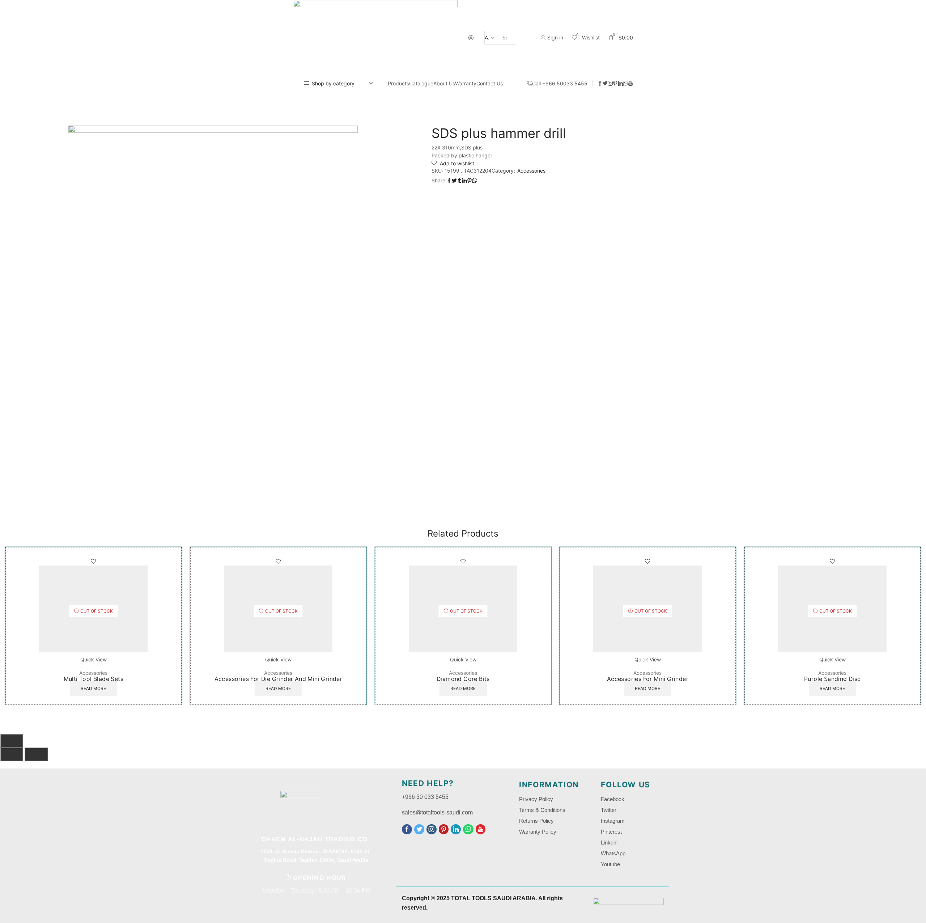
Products (398, 83)
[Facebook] (600, 83)
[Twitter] (605, 83)
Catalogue (421, 83)
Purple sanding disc (832, 679)
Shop (456, 104)
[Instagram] (610, 83)
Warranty (465, 83)
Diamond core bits (463, 679)
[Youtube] (630, 83)
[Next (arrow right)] (36, 754)
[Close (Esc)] (11, 741)
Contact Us (489, 83)
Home (435, 104)
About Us (444, 83)
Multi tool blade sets (93, 679)
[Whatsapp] (625, 83)
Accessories (484, 104)
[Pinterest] (615, 83)
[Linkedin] (620, 83)
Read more (93, 688)
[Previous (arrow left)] (11, 754)
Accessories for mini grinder (647, 679)
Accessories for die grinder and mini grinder (278, 679)
